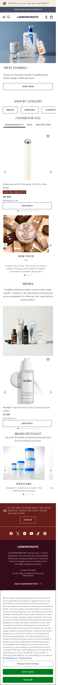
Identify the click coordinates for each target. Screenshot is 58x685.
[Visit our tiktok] (38, 533)
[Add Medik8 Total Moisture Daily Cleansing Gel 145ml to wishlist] (48, 359)
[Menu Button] (3, 17)
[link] (46, 17)
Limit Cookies (28, 672)
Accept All (27, 680)
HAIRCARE (29, 110)
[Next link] (51, 245)
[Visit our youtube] (31, 533)
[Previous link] (5, 245)
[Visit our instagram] (24, 533)
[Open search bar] (8, 17)
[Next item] (51, 172)
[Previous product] (5, 392)
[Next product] (51, 392)
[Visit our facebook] (11, 533)
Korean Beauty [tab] (14, 125)
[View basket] (51, 17)
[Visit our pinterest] (45, 533)
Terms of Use (26, 658)
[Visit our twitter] (17, 533)
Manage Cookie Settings (28, 664)
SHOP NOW (28, 86)
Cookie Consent (28, 570)
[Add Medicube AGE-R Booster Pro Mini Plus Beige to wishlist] (48, 136)
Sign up (28, 520)
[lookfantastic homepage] (28, 17)
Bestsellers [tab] (43, 125)
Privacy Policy (9, 658)
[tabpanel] (28, 172)
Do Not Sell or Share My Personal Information (28, 574)
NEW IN (10, 110)
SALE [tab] (30, 125)
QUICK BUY (27, 206)
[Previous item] (5, 172)
